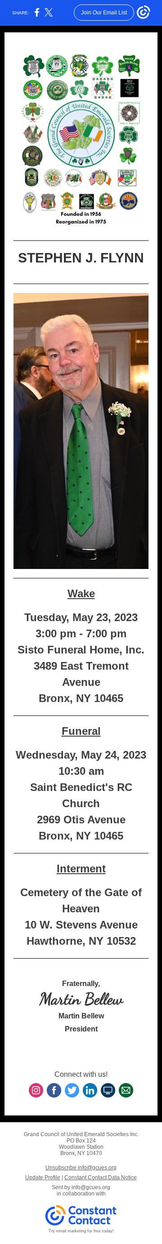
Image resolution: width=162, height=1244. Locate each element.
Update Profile (42, 1177)
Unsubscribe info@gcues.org (81, 1167)
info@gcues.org (91, 1187)
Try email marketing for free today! (81, 1231)
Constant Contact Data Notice (100, 1177)
